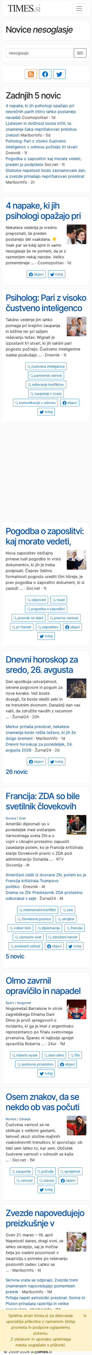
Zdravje (24, 1119)
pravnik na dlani (30, 618)
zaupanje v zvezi (47, 393)
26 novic (17, 771)
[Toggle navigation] (79, 8)
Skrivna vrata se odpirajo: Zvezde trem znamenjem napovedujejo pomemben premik (42, 1286)
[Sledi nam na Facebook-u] (45, 74)
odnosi (48, 1180)
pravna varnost (65, 618)
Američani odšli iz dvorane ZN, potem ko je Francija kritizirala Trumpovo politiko (46, 880)
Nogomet (24, 1003)
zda (69, 910)
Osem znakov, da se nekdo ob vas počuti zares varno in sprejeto (42, 1112)
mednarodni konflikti (39, 910)
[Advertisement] (46, 472)
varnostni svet (29, 937)
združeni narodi (64, 937)
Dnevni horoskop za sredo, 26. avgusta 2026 (42, 669)
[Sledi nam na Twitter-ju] (59, 74)
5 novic (15, 956)
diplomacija (50, 928)
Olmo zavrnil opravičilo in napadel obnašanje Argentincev (43, 996)
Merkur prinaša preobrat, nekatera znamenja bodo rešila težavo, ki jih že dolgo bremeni (41, 732)
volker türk (22, 928)
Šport (10, 1003)
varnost (26, 1180)
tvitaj (58, 274)
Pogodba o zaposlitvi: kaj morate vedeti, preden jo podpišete (45, 541)
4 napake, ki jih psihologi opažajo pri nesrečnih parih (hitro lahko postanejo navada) (41, 111)
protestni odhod (27, 946)
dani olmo (55, 1055)
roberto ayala (26, 1055)
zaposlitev (49, 627)
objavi (38, 274)
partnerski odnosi (47, 375)
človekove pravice (36, 919)
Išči (80, 52)
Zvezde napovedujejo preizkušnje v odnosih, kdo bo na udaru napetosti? (45, 1228)
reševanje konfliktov (47, 384)
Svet (22, 818)
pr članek (23, 627)
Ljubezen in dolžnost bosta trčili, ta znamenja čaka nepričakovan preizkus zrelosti (41, 129)
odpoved (38, 600)
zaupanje (23, 1171)
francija (76, 928)
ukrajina (67, 919)
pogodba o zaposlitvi (47, 609)
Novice (11, 818)
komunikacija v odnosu (37, 403)
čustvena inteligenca (47, 366)
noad (60, 600)
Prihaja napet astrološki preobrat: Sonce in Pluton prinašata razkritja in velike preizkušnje (45, 1303)
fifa (77, 1055)
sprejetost (71, 1171)
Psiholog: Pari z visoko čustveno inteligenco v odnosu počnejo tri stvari (46, 313)
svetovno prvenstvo (36, 1064)
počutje (46, 1171)
